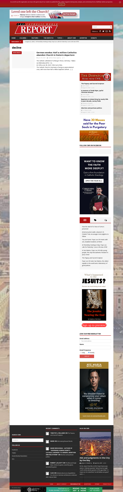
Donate (94, 38)
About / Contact (61, 484)
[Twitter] (103, 31)
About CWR (71, 38)
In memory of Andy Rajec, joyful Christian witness (92, 91)
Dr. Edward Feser (87, 110)
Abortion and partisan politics (91, 108)
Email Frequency (85, 350)
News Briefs (15, 42)
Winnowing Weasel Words (64, 441)
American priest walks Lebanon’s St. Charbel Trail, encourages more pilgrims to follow (95, 234)
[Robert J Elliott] (47, 464)
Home (14, 38)
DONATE (61, 4)
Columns (23, 38)
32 (93, 87)
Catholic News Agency (54, 58)
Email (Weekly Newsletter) (19, 456)
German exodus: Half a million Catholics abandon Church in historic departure (57, 53)
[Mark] (47, 442)
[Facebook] (100, 31)
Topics (59, 38)
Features (35, 38)
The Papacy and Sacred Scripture (92, 83)
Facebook (15, 450)
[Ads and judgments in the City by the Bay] (95, 444)
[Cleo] (47, 474)
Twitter (14, 453)
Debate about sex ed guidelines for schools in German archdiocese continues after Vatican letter (61, 475)
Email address (84, 338)
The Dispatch (48, 38)
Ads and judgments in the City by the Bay (95, 459)
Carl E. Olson (86, 86)
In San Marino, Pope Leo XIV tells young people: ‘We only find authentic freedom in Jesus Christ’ (95, 252)
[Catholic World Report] (61, 35)
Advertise (83, 38)
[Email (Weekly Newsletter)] (107, 31)
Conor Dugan (86, 94)
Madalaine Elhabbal (87, 103)
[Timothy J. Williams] (47, 434)
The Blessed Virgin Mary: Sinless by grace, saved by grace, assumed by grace (61, 465)
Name (82, 344)
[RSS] (110, 31)
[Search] (111, 27)
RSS (13, 459)
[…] (72, 69)
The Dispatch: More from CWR (95, 77)
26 (93, 112)
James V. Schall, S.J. (86, 463)
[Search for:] (101, 27)
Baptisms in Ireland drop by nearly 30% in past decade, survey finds (94, 100)
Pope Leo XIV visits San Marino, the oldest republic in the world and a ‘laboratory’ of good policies (95, 263)
